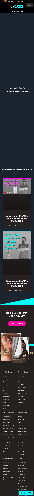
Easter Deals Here (17, 11)
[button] (17, 323)
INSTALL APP (26, 493)
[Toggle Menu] (30, 5)
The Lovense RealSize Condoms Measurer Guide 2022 (17, 218)
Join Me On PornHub (15, 1)
